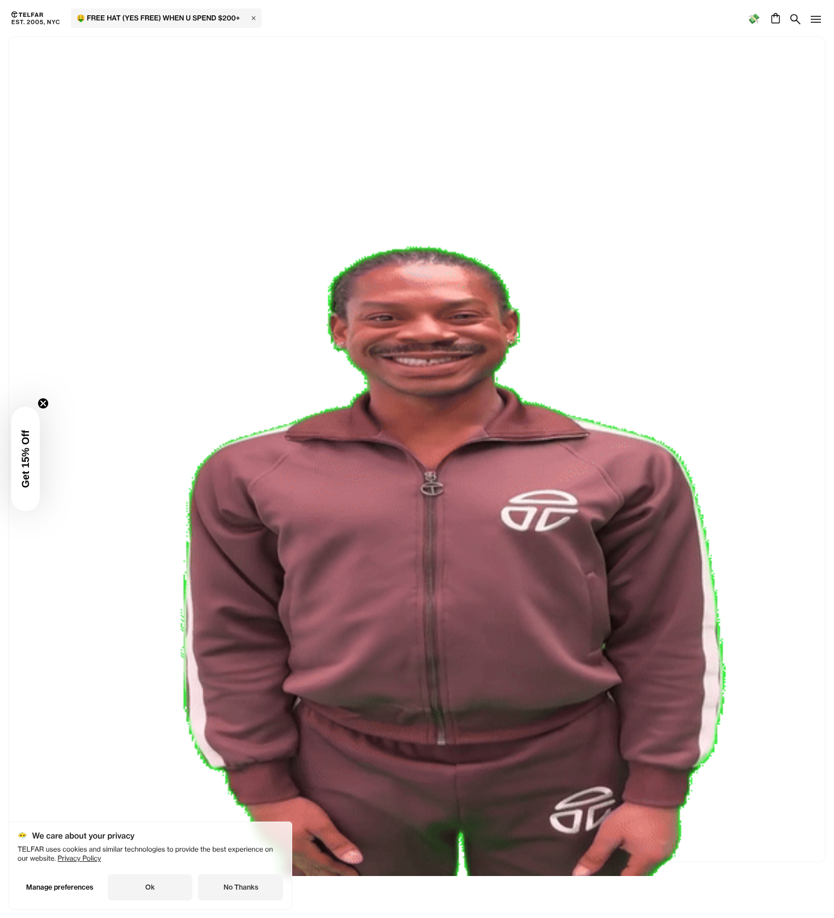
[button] (25, 459)
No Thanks (241, 887)
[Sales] (754, 18)
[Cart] (774, 18)
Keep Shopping (417, 460)
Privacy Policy (80, 858)
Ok (150, 887)
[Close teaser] (43, 403)
